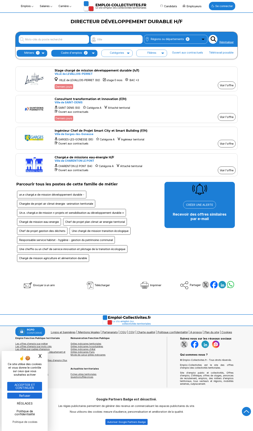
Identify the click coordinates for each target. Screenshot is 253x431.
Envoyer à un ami (43, 285)
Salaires (45, 6)
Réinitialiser (226, 42)
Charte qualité (146, 332)
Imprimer (155, 285)
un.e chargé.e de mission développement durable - (51, 194)
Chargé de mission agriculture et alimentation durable (53, 258)
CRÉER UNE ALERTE (199, 205)
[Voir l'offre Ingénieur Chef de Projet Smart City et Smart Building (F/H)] (126, 138)
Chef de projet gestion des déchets (42, 231)
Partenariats (110, 332)
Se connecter (224, 6)
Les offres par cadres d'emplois (32, 349)
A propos (196, 332)
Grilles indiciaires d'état (83, 349)
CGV (132, 332)
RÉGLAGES (25, 403)
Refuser (24, 395)
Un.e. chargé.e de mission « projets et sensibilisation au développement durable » (71, 212)
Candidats (170, 6)
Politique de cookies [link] (25, 421)
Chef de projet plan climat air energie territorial (95, 222)
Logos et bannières (63, 332)
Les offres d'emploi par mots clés (33, 346)
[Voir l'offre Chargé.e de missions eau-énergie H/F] (126, 165)
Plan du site (211, 332)
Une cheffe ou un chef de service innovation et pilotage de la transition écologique (72, 249)
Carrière (64, 6)
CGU (123, 332)
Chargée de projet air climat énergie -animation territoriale (56, 203)
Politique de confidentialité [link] (25, 412)
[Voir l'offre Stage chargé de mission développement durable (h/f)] (126, 79)
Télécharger (102, 285)
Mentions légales (89, 332)
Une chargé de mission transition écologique (100, 231)
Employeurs (194, 6)
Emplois (26, 6)
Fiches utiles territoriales (83, 374)
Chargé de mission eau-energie (39, 222)
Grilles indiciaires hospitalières (87, 346)
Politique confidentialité (172, 332)
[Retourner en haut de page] (246, 411)
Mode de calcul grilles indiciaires (88, 354)
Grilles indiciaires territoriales (86, 343)
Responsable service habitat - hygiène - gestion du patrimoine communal (66, 240)
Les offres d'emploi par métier (31, 343)
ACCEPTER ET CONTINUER (24, 386)
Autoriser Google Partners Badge (126, 421)
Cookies (227, 332)
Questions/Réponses (82, 377)
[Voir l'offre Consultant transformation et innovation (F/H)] (126, 109)
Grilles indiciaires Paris (83, 352)
